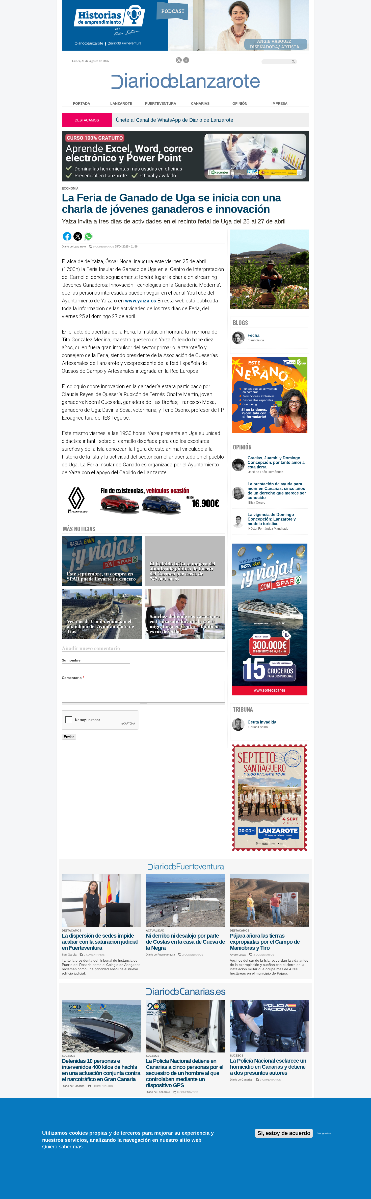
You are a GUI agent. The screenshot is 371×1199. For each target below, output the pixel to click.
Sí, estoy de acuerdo (283, 1133)
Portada (81, 103)
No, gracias (324, 1133)
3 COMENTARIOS (263, 954)
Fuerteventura (160, 103)
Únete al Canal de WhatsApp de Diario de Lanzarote (174, 120)
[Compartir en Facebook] (67, 239)
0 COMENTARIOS (103, 246)
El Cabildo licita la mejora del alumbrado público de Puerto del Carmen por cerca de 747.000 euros (182, 571)
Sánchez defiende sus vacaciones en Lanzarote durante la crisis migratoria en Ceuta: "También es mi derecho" (185, 624)
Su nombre (71, 660)
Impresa (279, 103)
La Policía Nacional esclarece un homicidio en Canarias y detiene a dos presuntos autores (268, 1067)
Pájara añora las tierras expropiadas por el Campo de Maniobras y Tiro (265, 942)
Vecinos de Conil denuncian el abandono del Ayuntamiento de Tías (100, 626)
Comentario (73, 678)
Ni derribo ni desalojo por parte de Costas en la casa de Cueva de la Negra (185, 942)
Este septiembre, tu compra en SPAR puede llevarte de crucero (101, 576)
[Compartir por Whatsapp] (88, 239)
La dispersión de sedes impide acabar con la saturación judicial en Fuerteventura (100, 942)
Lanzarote (121, 103)
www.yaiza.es (140, 301)
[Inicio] (185, 89)
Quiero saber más (62, 1146)
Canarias (200, 103)
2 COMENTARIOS (192, 954)
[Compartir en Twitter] (77, 239)
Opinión (239, 103)
